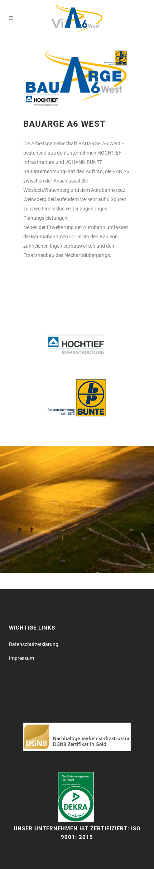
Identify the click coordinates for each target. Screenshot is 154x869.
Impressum (21, 658)
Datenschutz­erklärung (33, 644)
